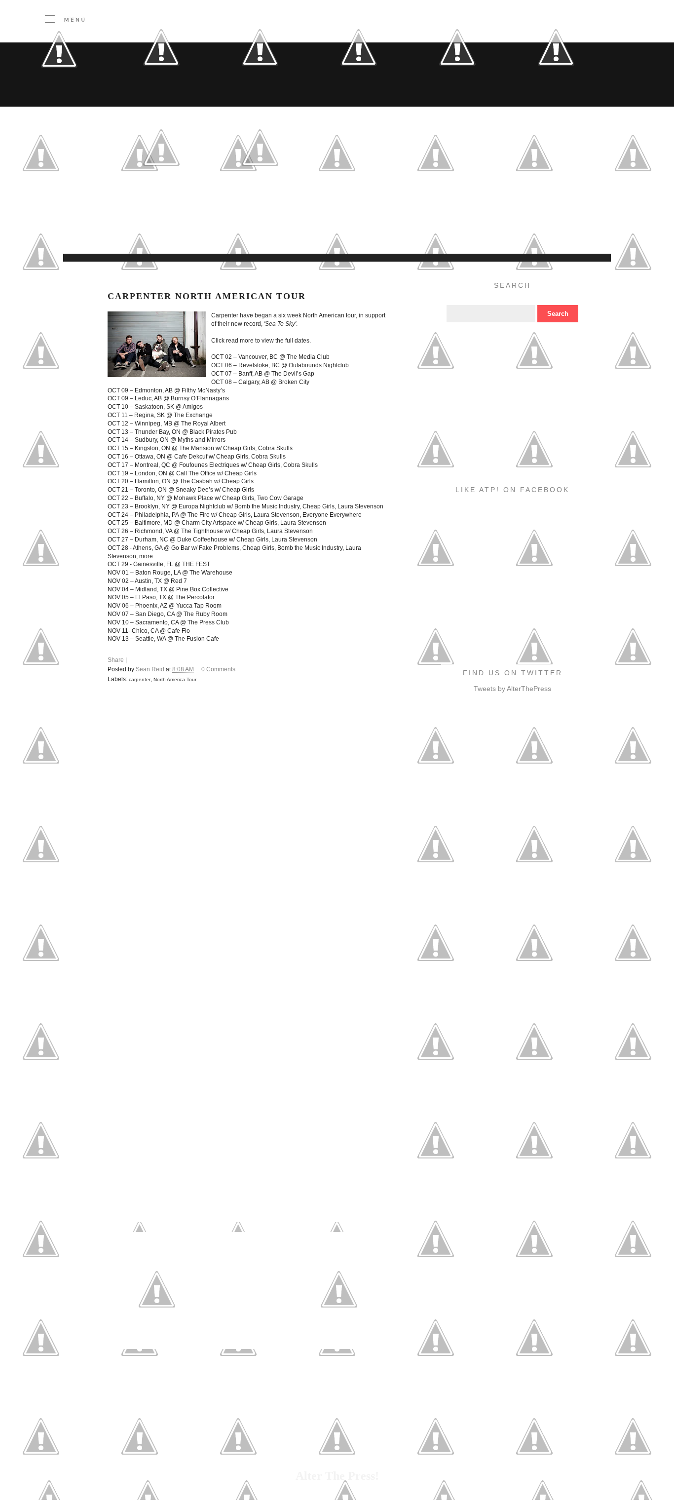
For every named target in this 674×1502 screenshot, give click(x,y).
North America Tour (174, 679)
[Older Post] (339, 1336)
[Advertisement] (265, 229)
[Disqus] (248, 827)
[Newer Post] (157, 1336)
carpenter (139, 679)
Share (116, 659)
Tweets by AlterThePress (512, 689)
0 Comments (218, 669)
